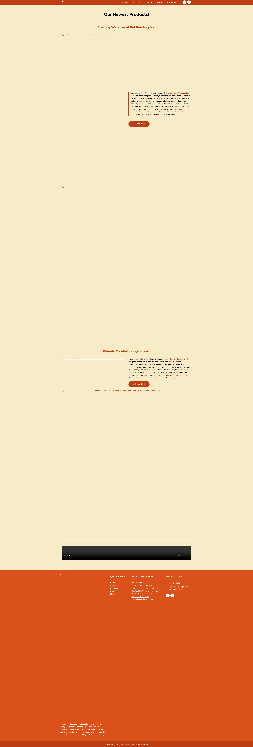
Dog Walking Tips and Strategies (145, 591)
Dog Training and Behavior (142, 599)
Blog (150, 3)
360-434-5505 (174, 583)
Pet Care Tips (137, 582)
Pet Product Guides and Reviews (145, 594)
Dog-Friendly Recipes (140, 597)
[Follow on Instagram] (189, 2)
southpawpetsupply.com (120, 744)
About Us (172, 3)
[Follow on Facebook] (184, 2)
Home (125, 3)
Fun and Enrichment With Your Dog (146, 588)
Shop (160, 3)
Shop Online (139, 124)
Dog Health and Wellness (142, 585)
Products (137, 3)
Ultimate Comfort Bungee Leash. (175, 359)
